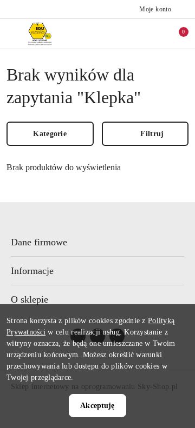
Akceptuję (97, 406)
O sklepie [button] (29, 299)
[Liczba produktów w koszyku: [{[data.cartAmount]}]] (176, 33)
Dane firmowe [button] (39, 242)
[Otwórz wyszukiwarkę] (141, 33)
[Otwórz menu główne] (12, 34)
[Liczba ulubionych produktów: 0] (159, 33)
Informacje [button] (32, 270)
